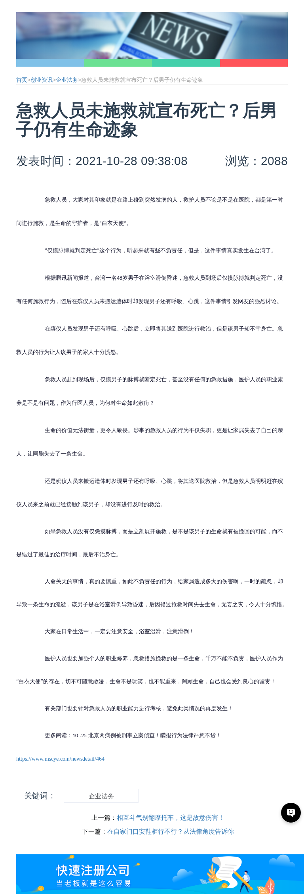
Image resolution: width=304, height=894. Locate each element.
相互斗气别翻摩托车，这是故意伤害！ (170, 817)
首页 (21, 80)
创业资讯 (41, 80)
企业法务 (67, 80)
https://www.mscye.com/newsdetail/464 (60, 759)
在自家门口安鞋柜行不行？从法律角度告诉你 (170, 831)
